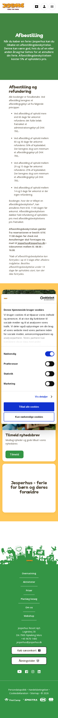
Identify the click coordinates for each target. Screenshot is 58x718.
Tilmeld (14, 454)
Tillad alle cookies (29, 406)
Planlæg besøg (29, 598)
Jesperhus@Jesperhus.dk (31, 243)
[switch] (46, 364)
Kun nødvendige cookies (29, 416)
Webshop (29, 615)
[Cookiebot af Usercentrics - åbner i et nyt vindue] (41, 298)
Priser (29, 590)
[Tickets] (36, 6)
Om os (29, 607)
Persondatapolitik (17, 689)
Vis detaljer (41, 396)
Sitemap (34, 693)
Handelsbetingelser (38, 689)
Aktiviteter (29, 581)
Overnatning (29, 573)
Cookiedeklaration (18, 693)
